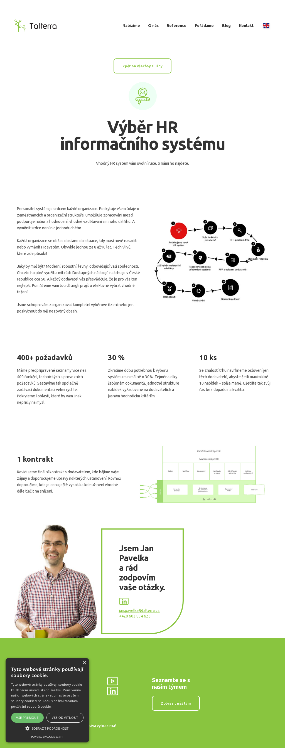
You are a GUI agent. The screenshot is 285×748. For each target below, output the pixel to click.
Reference (176, 25)
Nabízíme (131, 25)
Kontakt (246, 25)
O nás (153, 25)
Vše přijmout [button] (27, 717)
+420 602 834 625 (135, 616)
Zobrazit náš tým (176, 703)
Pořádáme (204, 25)
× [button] (84, 663)
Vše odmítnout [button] (65, 717)
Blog (226, 25)
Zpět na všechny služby (142, 66)
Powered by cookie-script (47, 736)
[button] (47, 728)
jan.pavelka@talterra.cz (139, 610)
